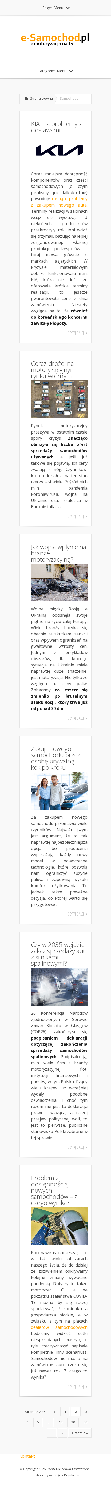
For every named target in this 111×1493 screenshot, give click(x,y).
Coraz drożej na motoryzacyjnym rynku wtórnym (53, 369)
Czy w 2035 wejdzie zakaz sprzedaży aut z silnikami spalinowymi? (58, 953)
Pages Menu (52, 7)
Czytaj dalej (76, 333)
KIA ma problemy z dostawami (56, 126)
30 (85, 1422)
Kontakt (27, 1456)
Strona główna (41, 98)
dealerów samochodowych (59, 1327)
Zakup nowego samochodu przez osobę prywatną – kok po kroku (55, 758)
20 (73, 1422)
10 (60, 1422)
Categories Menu (52, 70)
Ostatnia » (80, 1432)
